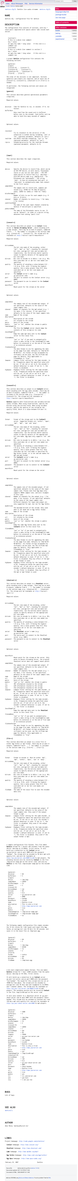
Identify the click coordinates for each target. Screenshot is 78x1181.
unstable (58, 36)
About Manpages (17, 3)
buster (8, 6)
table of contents (62, 22)
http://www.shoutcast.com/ (31, 1148)
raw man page (60, 17)
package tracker (61, 15)
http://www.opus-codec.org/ (31, 1158)
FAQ (26, 3)
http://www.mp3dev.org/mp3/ (28, 1151)
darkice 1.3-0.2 (35, 1168)
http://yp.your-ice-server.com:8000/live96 (22, 988)
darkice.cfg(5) (10, 9)
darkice (13, 6)
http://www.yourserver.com (31, 906)
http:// (19, 235)
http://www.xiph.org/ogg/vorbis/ (35, 1155)
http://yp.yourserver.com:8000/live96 (20, 858)
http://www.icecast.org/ (29, 1144)
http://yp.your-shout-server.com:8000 (20, 1003)
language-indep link (62, 12)
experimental (60, 39)
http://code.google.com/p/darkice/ (32, 1141)
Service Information (36, 3)
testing (58, 33)
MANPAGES (8, 0)
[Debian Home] (2, 4)
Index (8, 3)
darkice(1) (9, 1110)
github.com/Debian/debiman (26, 1177)
